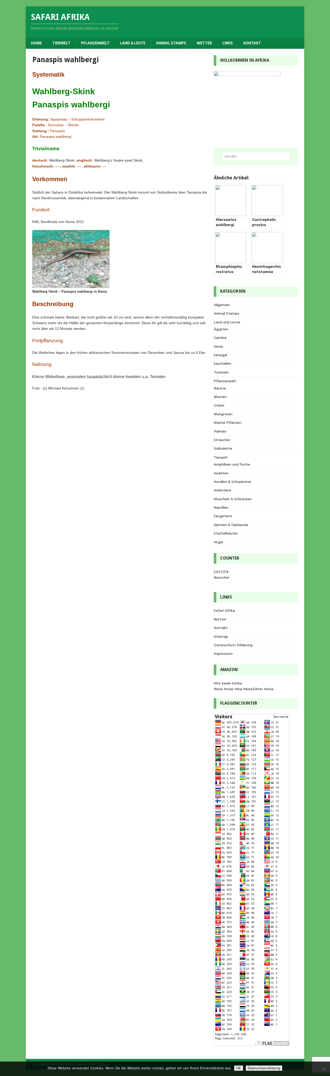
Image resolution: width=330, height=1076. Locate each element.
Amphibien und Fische (232, 464)
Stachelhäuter (226, 533)
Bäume (220, 388)
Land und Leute (227, 322)
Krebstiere (222, 490)
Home (36, 43)
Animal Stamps (171, 43)
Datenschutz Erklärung (233, 645)
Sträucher (222, 440)
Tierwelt (61, 43)
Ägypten (221, 329)
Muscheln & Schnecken (233, 499)
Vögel (218, 542)
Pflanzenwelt (95, 43)
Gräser (219, 405)
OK (238, 1068)
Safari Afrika (224, 610)
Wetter (204, 43)
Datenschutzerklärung (264, 1068)
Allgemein (222, 305)
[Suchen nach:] (256, 156)
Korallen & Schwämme (232, 481)
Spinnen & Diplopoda (231, 525)
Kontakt (252, 43)
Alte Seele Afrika (228, 683)
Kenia (218, 346)
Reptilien (221, 507)
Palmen (220, 431)
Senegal (220, 355)
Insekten (221, 473)
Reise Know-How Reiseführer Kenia (243, 689)
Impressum (223, 653)
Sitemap (221, 636)
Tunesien (221, 372)
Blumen (220, 397)
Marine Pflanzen (227, 422)
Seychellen (222, 363)
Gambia (220, 337)
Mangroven (223, 414)
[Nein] (323, 1068)
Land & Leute (132, 43)
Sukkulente (223, 448)
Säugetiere (223, 516)
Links (227, 43)
